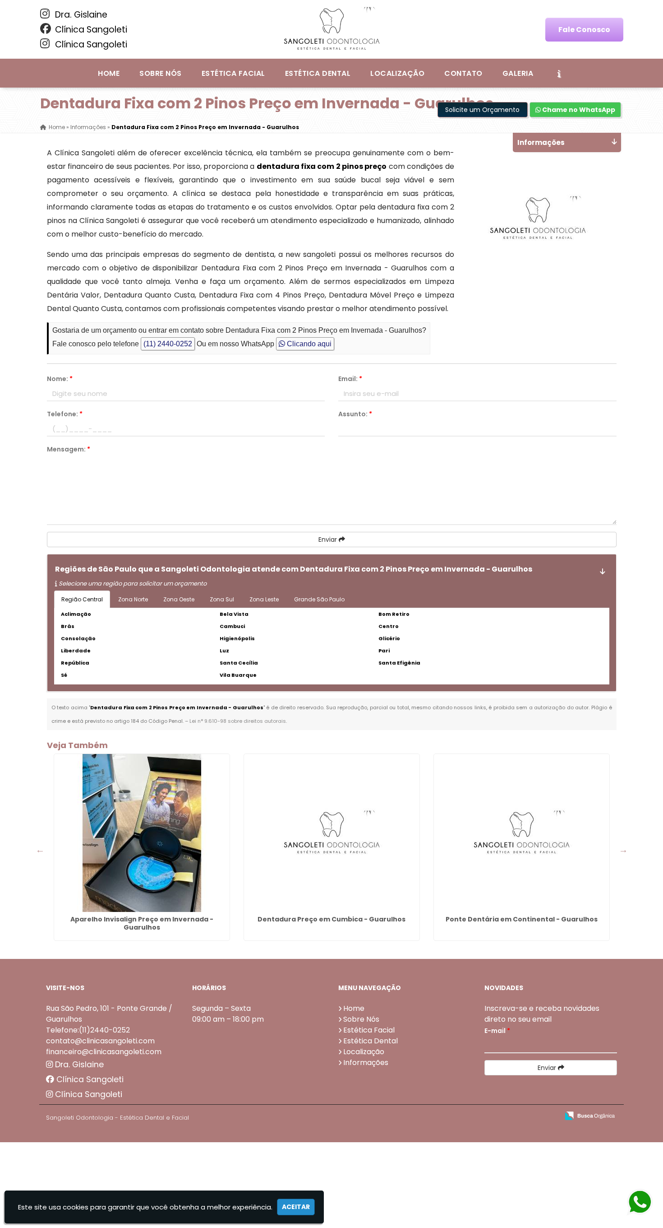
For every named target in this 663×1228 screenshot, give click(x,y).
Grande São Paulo (319, 599)
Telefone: (65, 414)
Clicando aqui (308, 344)
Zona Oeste (178, 599)
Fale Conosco (584, 29)
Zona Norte (133, 599)
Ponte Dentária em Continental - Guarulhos (522, 919)
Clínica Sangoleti (90, 29)
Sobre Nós (160, 73)
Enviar (328, 539)
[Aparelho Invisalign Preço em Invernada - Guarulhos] (142, 833)
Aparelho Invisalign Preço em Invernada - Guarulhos (141, 923)
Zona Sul (222, 599)
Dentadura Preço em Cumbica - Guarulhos (331, 919)
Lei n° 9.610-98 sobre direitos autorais (237, 721)
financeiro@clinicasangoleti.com (103, 1052)
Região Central (82, 599)
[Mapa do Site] (462, 1116)
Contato (463, 73)
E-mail (497, 1030)
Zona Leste (264, 599)
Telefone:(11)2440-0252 (88, 1030)
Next (623, 849)
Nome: (60, 378)
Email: (350, 378)
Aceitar (296, 1206)
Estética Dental (317, 73)
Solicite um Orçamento (482, 109)
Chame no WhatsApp (578, 109)
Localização (397, 73)
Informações (365, 1062)
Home (109, 73)
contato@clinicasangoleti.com (100, 1041)
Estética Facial (233, 73)
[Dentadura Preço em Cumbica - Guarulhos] (331, 833)
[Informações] (558, 73)
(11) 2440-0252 (167, 344)
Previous (40, 849)
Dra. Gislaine (80, 15)
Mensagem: (68, 449)
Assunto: (355, 414)
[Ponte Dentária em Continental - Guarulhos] (521, 833)
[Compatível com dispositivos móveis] (548, 1116)
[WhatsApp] (631, 1202)
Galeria (517, 73)
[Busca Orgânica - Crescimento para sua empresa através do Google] (590, 1115)
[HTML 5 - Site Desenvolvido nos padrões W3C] (486, 1116)
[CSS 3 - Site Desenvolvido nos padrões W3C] (517, 1116)
